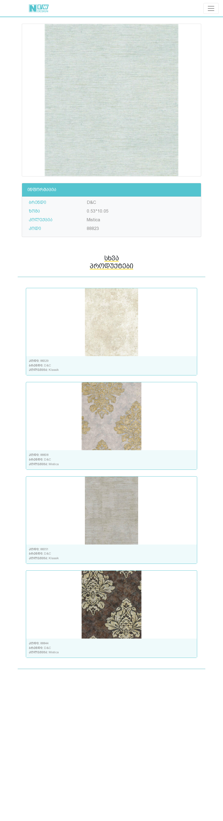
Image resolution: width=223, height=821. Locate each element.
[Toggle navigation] (211, 8)
